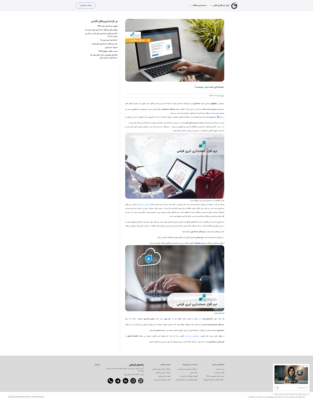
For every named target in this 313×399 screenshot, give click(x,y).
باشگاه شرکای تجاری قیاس (161, 369)
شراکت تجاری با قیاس (163, 372)
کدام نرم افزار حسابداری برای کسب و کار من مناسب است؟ (101, 35)
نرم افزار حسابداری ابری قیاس (187, 369)
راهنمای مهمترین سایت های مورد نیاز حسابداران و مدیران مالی (103, 56)
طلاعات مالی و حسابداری (144, 204)
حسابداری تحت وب (192, 336)
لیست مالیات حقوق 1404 (107, 51)
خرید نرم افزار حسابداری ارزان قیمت (104, 44)
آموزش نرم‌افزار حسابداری (189, 376)
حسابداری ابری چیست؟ (108, 40)
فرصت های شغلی (164, 376)
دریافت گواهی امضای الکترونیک (213, 380)
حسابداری (159, 126)
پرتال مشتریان (86, 5)
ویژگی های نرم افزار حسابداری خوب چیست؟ (101, 30)
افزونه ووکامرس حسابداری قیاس (186, 380)
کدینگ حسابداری (111, 47)
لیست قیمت (220, 369)
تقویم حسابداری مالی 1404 (107, 26)
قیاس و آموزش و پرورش (162, 380)
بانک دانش (193, 372)
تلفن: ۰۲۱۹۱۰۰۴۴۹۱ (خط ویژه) (134, 374)
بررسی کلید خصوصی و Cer (215, 376)
